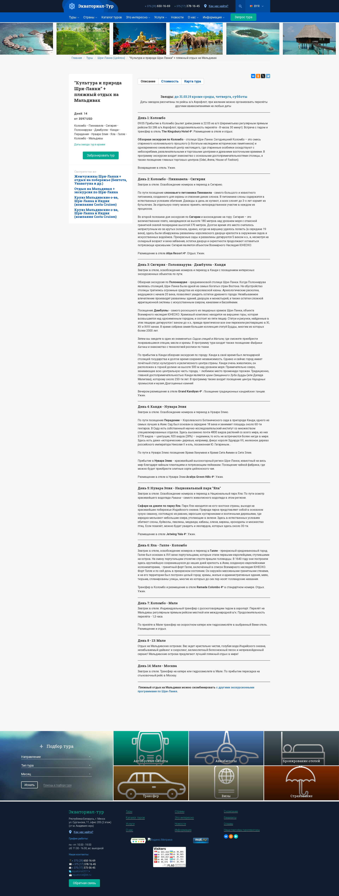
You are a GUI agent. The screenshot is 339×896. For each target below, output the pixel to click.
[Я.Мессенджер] (236, 836)
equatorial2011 (81, 871)
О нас (192, 17)
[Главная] (90, 6)
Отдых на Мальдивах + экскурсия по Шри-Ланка (96, 190)
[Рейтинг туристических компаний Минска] (138, 840)
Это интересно (137, 17)
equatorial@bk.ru (81, 874)
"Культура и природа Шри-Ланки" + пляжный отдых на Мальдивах (98, 91)
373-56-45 (83, 867)
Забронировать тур (101, 155)
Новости (177, 17)
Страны (89, 17)
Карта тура (192, 81)
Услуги (159, 17)
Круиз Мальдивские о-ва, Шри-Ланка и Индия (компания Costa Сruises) (96, 201)
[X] (263, 76)
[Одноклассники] (258, 76)
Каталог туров (111, 17)
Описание (149, 81)
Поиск (240, 6)
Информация (212, 17)
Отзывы (228, 823)
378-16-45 (187, 6)
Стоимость (170, 81)
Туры (73, 17)
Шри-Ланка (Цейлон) (111, 58)
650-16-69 (157, 6)
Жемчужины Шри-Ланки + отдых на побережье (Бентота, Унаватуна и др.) (100, 179)
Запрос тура (243, 17)
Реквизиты (230, 817)
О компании (231, 811)
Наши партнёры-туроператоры (242, 829)
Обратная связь (84, 883)
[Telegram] (268, 76)
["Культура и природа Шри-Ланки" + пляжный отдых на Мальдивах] (28, 39)
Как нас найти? (218, 6)
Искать (29, 785)
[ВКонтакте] (253, 76)
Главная (77, 58)
